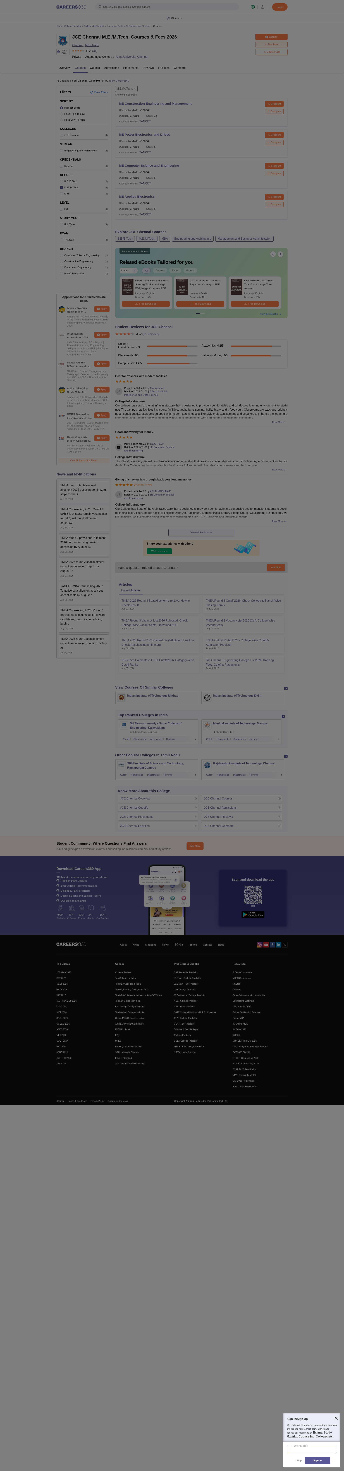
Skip (299, 1460)
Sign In (317, 1460)
